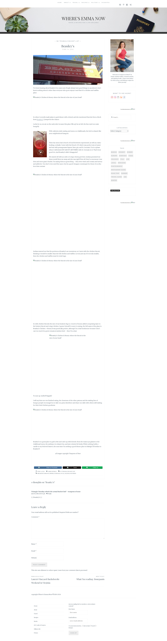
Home (59, 2)
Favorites (106, 2)
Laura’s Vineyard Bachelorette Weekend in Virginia (45, 580)
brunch (46, 473)
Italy (122, 159)
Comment (35, 517)
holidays (114, 159)
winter (114, 180)
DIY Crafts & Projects (40, 625)
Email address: (73, 617)
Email (33, 551)
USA (125, 176)
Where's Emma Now (83, 18)
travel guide (116, 176)
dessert (122, 152)
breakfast (40, 473)
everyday (57, 473)
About (66, 2)
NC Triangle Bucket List (68, 41)
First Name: (72, 609)
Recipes (85, 2)
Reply (49, 493)
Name (34, 544)
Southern (73, 473)
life (127, 159)
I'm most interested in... (75, 626)
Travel (75, 2)
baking (114, 152)
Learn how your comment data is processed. (73, 570)
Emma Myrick (52, 471)
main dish (122, 162)
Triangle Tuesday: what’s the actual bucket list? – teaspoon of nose (56, 491)
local (62, 473)
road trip (115, 173)
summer (124, 173)
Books (35, 621)
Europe (114, 155)
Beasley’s (40, 119)
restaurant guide (118, 169)
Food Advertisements (124, 109)
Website (34, 558)
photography (116, 166)
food (131, 155)
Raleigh (67, 473)
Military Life (37, 629)
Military (94, 2)
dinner (51, 473)
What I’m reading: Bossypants (90, 578)
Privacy (36, 633)
